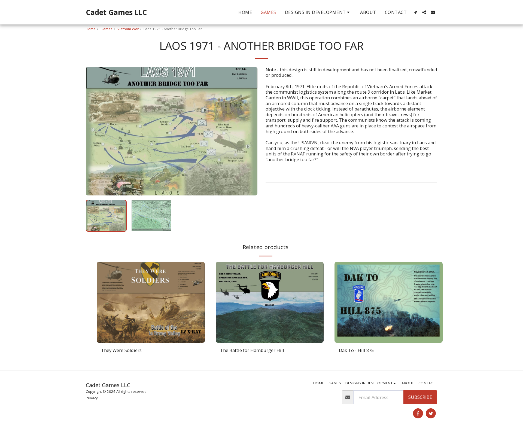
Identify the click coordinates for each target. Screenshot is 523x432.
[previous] (95, 131)
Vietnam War (128, 28)
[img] (151, 302)
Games (106, 28)
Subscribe (420, 397)
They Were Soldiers (121, 350)
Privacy (92, 398)
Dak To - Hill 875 (356, 350)
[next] (249, 131)
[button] (318, 12)
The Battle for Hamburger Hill (252, 350)
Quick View (150, 340)
